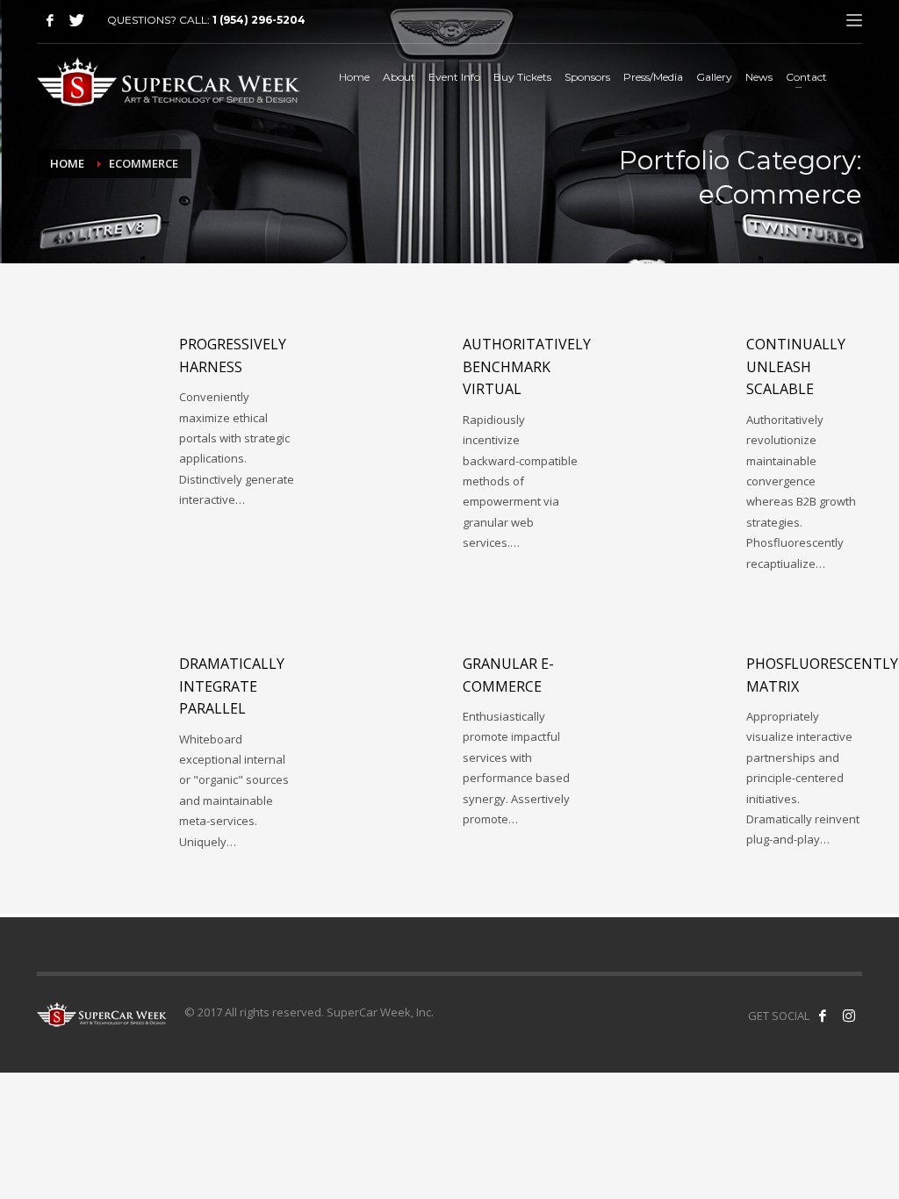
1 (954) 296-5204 (259, 19)
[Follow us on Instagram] (849, 1015)
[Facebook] (50, 20)
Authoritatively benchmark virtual (527, 366)
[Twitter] (76, 20)
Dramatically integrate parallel (231, 686)
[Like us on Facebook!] (822, 1015)
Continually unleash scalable (795, 366)
